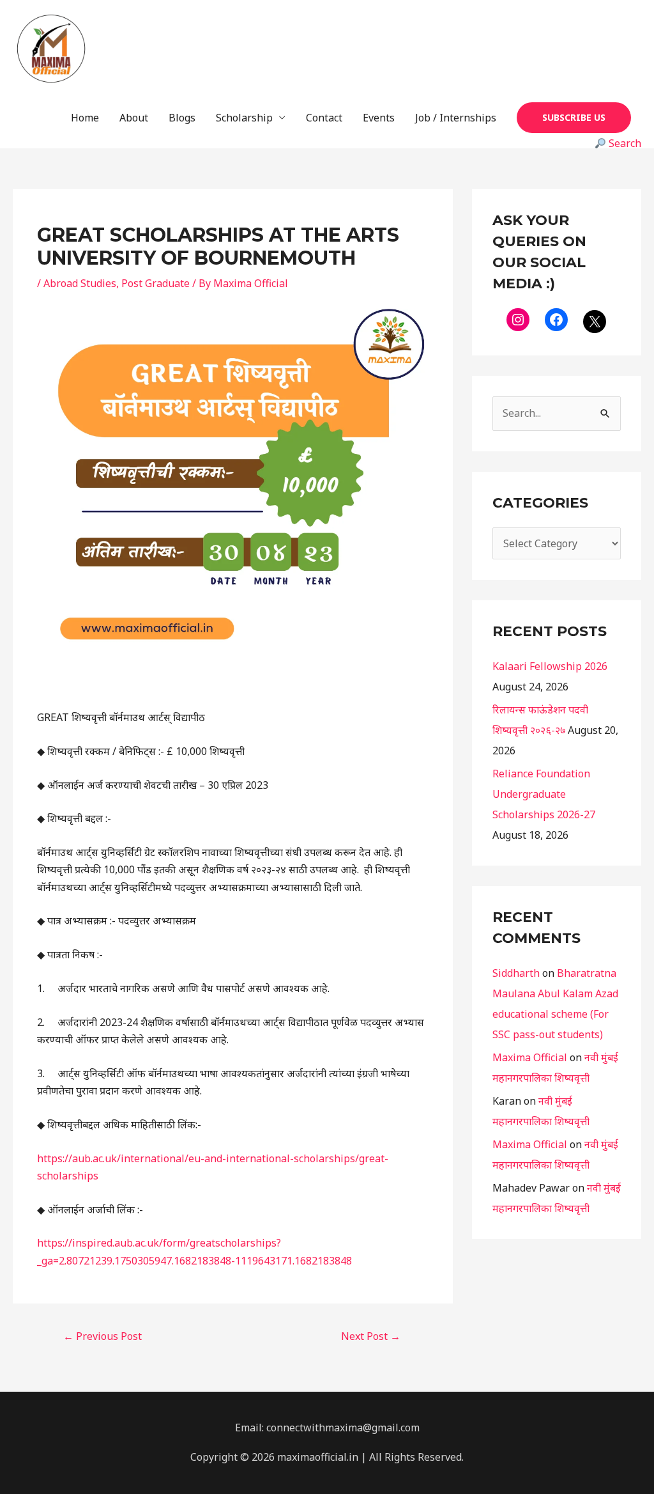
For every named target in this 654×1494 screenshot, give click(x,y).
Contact (324, 118)
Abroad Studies (79, 283)
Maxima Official (529, 1057)
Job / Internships (455, 118)
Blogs (182, 118)
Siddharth (516, 973)
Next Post (370, 1336)
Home (85, 118)
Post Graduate (155, 283)
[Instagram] (517, 319)
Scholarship (244, 118)
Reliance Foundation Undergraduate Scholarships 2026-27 (543, 793)
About (133, 118)
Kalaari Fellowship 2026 (549, 666)
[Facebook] (556, 319)
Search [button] (623, 143)
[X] (594, 321)
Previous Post (102, 1336)
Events (379, 118)
